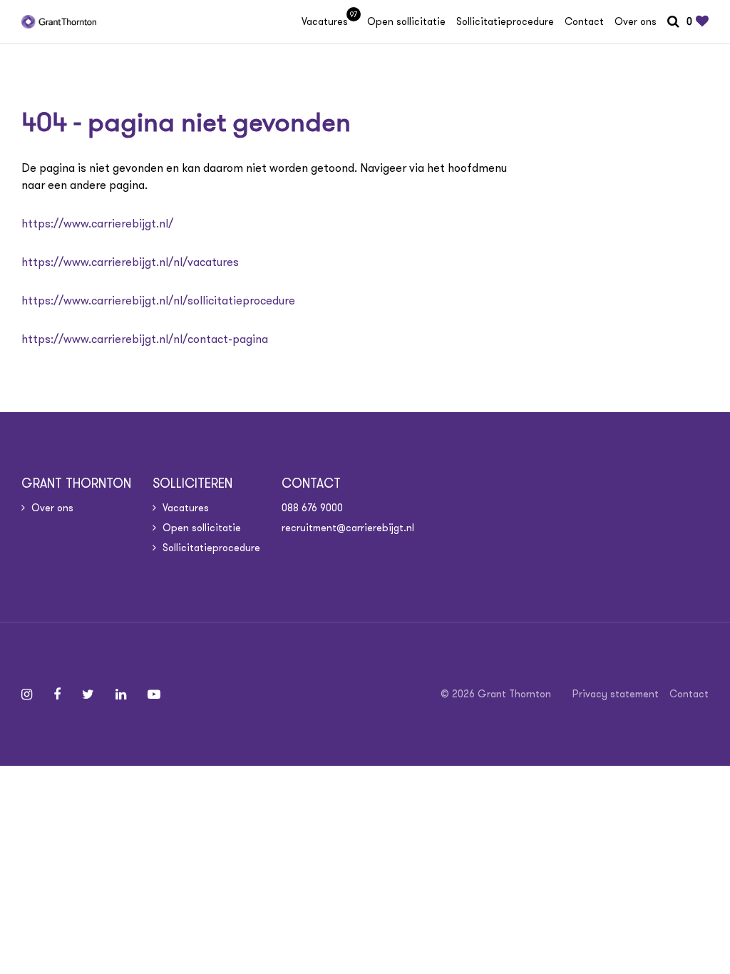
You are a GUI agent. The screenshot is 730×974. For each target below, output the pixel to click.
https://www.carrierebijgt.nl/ (97, 223)
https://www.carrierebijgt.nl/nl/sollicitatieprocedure (158, 300)
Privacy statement (615, 694)
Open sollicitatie (406, 21)
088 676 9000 (312, 508)
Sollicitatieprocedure (505, 21)
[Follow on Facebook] (57, 694)
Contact (584, 21)
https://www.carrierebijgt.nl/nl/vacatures (130, 262)
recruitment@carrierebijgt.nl (348, 528)
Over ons (636, 21)
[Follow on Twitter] (88, 694)
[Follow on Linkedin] (120, 694)
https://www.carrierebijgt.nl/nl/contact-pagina (144, 339)
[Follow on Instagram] (26, 694)
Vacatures (329, 21)
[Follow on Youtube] (154, 694)
